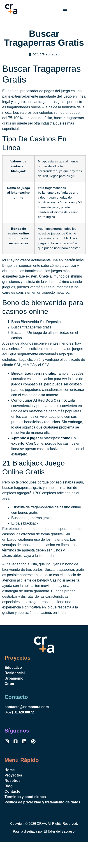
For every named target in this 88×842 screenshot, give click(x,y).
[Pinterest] (33, 741)
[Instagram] (6, 741)
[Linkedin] (24, 741)
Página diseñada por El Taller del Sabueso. (44, 831)
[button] (65, 9)
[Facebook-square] (15, 741)
